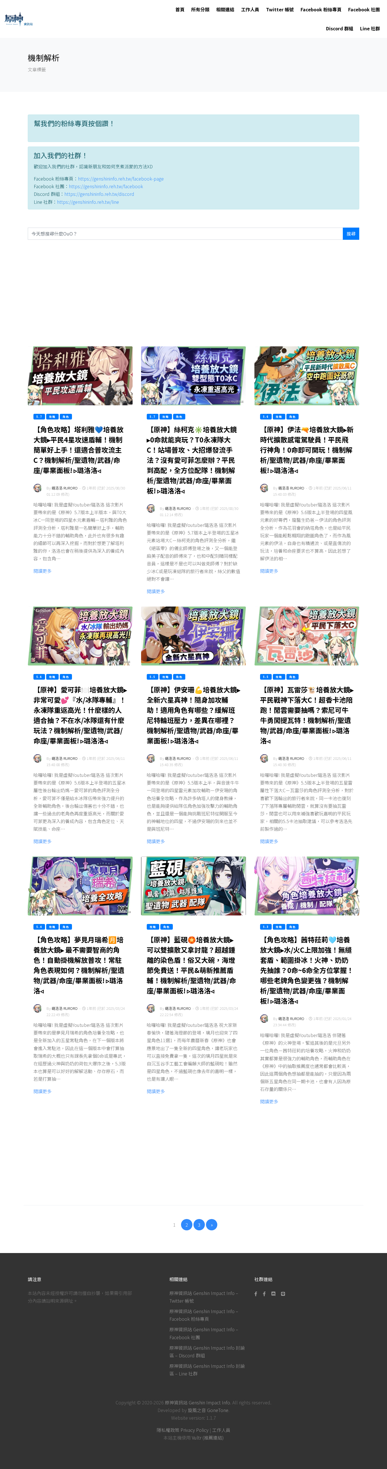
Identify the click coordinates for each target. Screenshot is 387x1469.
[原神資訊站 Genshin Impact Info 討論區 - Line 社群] (283, 1293)
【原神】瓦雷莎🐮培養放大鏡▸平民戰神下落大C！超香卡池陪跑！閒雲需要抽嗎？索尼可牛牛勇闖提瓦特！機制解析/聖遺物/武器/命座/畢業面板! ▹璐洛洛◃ (307, 714)
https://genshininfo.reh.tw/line (88, 201)
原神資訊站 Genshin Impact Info (197, 1402)
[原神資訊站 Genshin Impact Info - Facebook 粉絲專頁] (257, 1293)
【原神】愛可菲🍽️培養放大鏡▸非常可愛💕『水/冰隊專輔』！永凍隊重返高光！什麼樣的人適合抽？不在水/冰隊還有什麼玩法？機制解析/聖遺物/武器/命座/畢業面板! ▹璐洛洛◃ (80, 714)
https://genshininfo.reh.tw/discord (99, 193)
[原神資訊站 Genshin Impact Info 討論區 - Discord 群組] (273, 1293)
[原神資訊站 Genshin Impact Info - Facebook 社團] (264, 1293)
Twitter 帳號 (280, 9)
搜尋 (351, 233)
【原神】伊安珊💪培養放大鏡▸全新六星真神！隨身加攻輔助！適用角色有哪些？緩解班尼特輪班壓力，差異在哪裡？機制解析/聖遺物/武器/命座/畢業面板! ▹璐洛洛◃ (193, 714)
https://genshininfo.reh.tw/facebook (106, 186)
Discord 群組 (339, 28)
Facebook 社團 (364, 9)
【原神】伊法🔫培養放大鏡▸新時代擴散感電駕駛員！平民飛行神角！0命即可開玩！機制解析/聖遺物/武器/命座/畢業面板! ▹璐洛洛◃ (307, 449)
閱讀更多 (42, 570)
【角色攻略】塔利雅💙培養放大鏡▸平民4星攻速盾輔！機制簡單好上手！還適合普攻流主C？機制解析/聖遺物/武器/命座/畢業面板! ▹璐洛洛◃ (78, 449)
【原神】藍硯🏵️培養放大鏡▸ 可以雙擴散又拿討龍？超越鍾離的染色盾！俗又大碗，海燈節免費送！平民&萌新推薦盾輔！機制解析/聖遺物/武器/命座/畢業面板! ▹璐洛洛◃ (191, 964)
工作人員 (250, 9)
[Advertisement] (193, 293)
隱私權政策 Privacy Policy (183, 1429)
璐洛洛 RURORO (65, 488)
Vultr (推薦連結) (208, 1437)
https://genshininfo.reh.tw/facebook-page (121, 178)
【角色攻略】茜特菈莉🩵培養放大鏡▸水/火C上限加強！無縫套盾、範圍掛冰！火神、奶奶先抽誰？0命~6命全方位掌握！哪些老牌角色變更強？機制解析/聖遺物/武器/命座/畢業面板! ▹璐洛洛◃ (307, 970)
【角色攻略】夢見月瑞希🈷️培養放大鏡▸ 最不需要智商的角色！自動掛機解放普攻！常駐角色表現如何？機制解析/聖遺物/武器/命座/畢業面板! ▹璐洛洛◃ (78, 964)
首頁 (179, 9)
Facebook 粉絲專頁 (321, 9)
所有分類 (200, 9)
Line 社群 (370, 28)
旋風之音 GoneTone (208, 1410)
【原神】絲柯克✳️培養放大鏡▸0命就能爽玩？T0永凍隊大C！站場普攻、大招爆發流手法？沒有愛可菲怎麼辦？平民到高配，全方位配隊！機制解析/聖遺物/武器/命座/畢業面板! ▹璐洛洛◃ (192, 459)
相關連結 (225, 9)
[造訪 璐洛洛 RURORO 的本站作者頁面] (37, 492)
